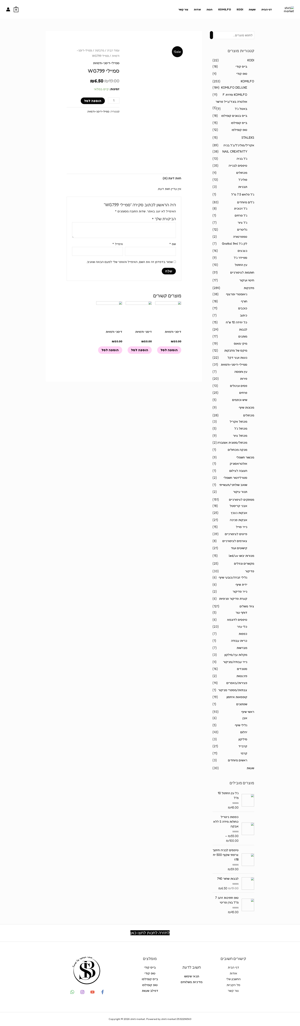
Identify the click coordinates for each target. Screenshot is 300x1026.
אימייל (117, 244)
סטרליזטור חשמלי (235, 477)
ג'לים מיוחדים (245, 202)
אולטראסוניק (238, 463)
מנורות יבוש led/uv (241, 555)
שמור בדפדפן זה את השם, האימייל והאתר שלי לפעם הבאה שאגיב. (129, 262)
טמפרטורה (240, 236)
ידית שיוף (241, 584)
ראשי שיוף (247, 712)
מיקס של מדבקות (235, 350)
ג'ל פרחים (241, 215)
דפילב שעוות (150, 990)
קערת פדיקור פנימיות (233, 598)
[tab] (172, 178)
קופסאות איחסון (237, 697)
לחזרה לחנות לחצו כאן (150, 932)
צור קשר (183, 9)
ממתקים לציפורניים (241, 499)
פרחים (243, 392)
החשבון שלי (233, 979)
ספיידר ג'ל (240, 257)
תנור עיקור (240, 492)
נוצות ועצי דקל (237, 357)
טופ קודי (241, 73)
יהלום (243, 732)
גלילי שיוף (241, 725)
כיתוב (243, 315)
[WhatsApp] (72, 992)
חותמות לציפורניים (242, 272)
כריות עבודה (239, 640)
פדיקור (249, 571)
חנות (209, 9)
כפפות (243, 634)
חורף (244, 301)
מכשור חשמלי (245, 457)
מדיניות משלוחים (191, 982)
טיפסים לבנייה (238, 165)
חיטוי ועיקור (246, 280)
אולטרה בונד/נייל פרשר (231, 101)
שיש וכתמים (239, 400)
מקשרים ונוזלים (244, 563)
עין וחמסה (240, 371)
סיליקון (243, 739)
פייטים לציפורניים (236, 534)
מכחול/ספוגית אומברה (232, 442)
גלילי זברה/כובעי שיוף (233, 577)
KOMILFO (224, 9)
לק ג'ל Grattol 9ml (234, 243)
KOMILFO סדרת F (235, 94)
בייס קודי (241, 66)
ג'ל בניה (242, 158)
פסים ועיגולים (238, 386)
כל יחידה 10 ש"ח (236, 322)
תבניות (242, 187)
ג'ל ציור (242, 222)
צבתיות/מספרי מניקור (232, 690)
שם (172, 244)
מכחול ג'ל (240, 428)
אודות (197, 9)
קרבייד (242, 746)
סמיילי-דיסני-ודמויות (234, 364)
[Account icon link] (8, 9)
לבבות (243, 329)
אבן (245, 718)
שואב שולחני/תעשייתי (233, 485)
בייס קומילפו (239, 123)
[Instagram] (82, 992)
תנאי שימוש (191, 976)
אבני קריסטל (238, 506)
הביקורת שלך (164, 219)
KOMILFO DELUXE (234, 87)
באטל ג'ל (241, 109)
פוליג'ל (243, 179)
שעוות (252, 9)
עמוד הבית (113, 50)
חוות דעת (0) (172, 178)
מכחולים (241, 172)
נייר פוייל (241, 527)
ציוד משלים (247, 606)
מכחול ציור (240, 435)
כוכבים (242, 308)
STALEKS (247, 137)
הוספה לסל (92, 101)
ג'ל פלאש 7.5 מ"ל (242, 194)
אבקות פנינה (238, 520)
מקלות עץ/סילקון (235, 655)
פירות (243, 378)
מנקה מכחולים (237, 449)
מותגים (242, 336)
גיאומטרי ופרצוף (236, 294)
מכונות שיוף (246, 407)
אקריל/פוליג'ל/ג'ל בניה (238, 145)
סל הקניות (233, 985)
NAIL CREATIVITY (234, 151)
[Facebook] (102, 992)
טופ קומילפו (239, 130)
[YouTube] (92, 992)
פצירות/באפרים (236, 683)
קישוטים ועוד (239, 548)
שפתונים (241, 704)
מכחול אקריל (238, 421)
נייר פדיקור (240, 591)
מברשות (242, 648)
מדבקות (249, 288)
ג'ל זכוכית (240, 208)
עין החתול (241, 265)
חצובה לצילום (238, 471)
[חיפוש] (211, 35)
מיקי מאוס (240, 343)
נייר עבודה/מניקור (235, 662)
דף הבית (266, 9)
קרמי (244, 753)
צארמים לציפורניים (234, 541)
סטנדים (242, 669)
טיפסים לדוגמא (237, 619)
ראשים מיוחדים (237, 760)
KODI (240, 9)
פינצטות (241, 676)
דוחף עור (241, 612)
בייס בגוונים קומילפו (234, 115)
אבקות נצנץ (239, 513)
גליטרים (242, 229)
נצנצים (242, 251)
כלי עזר (242, 626)
